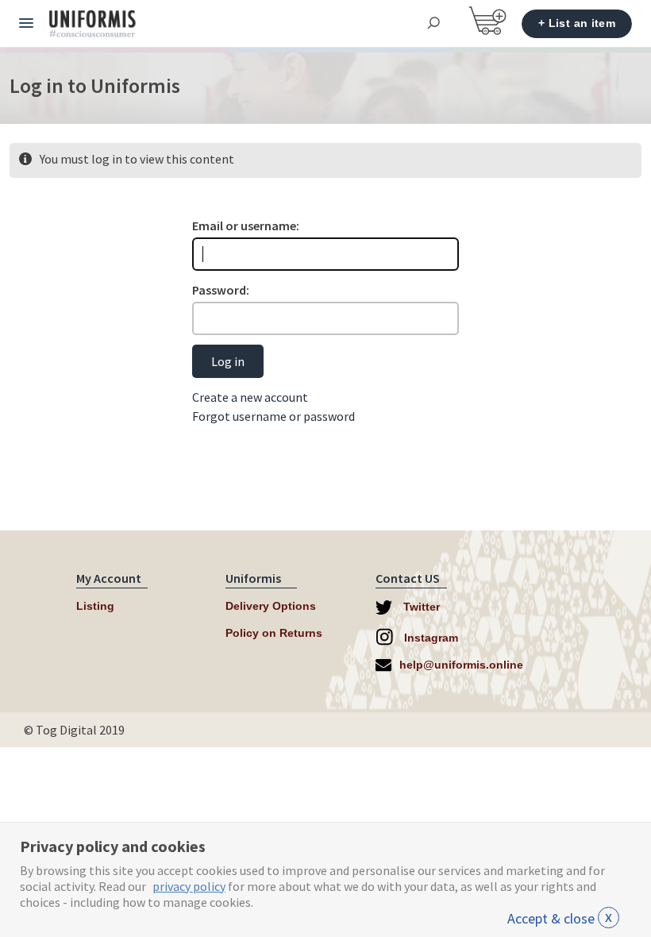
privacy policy (188, 886)
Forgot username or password (273, 416)
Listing (95, 606)
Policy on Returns (273, 633)
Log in (228, 361)
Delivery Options (270, 606)
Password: (220, 290)
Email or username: (245, 225)
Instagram (429, 637)
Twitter (420, 606)
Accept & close (559, 918)
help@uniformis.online (461, 664)
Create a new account (250, 397)
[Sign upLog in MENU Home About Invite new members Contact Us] (26, 24)
